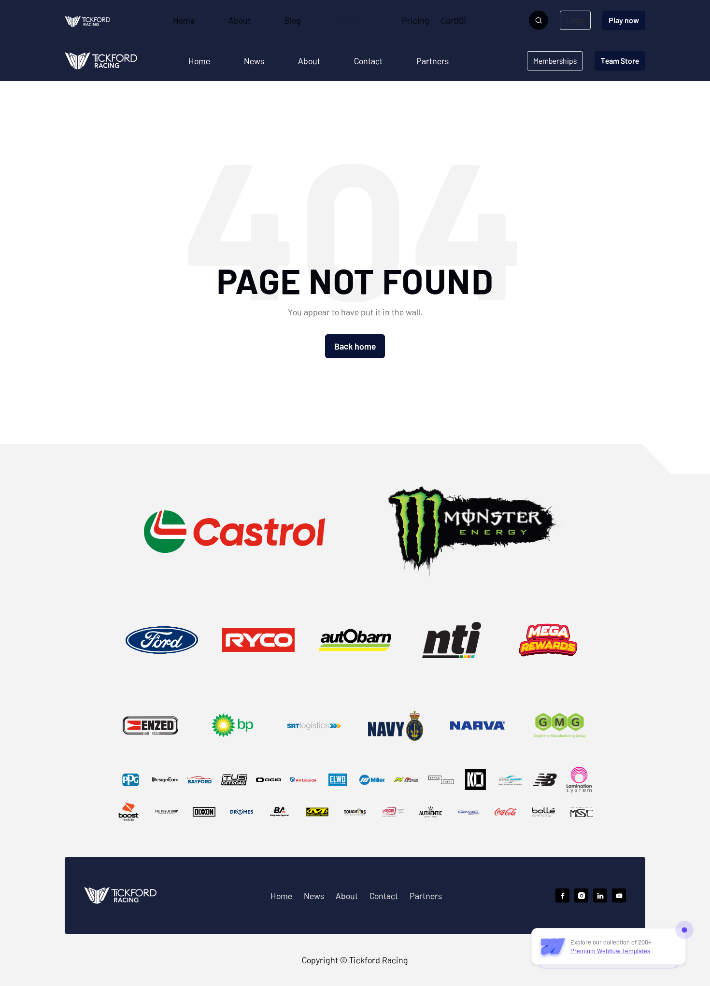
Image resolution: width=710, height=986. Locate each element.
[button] (351, 20)
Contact (368, 61)
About (309, 61)
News (254, 61)
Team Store (620, 60)
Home (199, 61)
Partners (432, 61)
